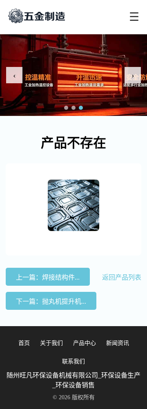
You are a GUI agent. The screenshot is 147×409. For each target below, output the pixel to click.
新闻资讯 (117, 343)
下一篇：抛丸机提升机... (51, 301)
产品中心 (84, 343)
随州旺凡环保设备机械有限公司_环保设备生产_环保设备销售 (73, 380)
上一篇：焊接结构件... (48, 277)
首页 (24, 343)
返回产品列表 (121, 277)
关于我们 (51, 343)
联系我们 (73, 361)
